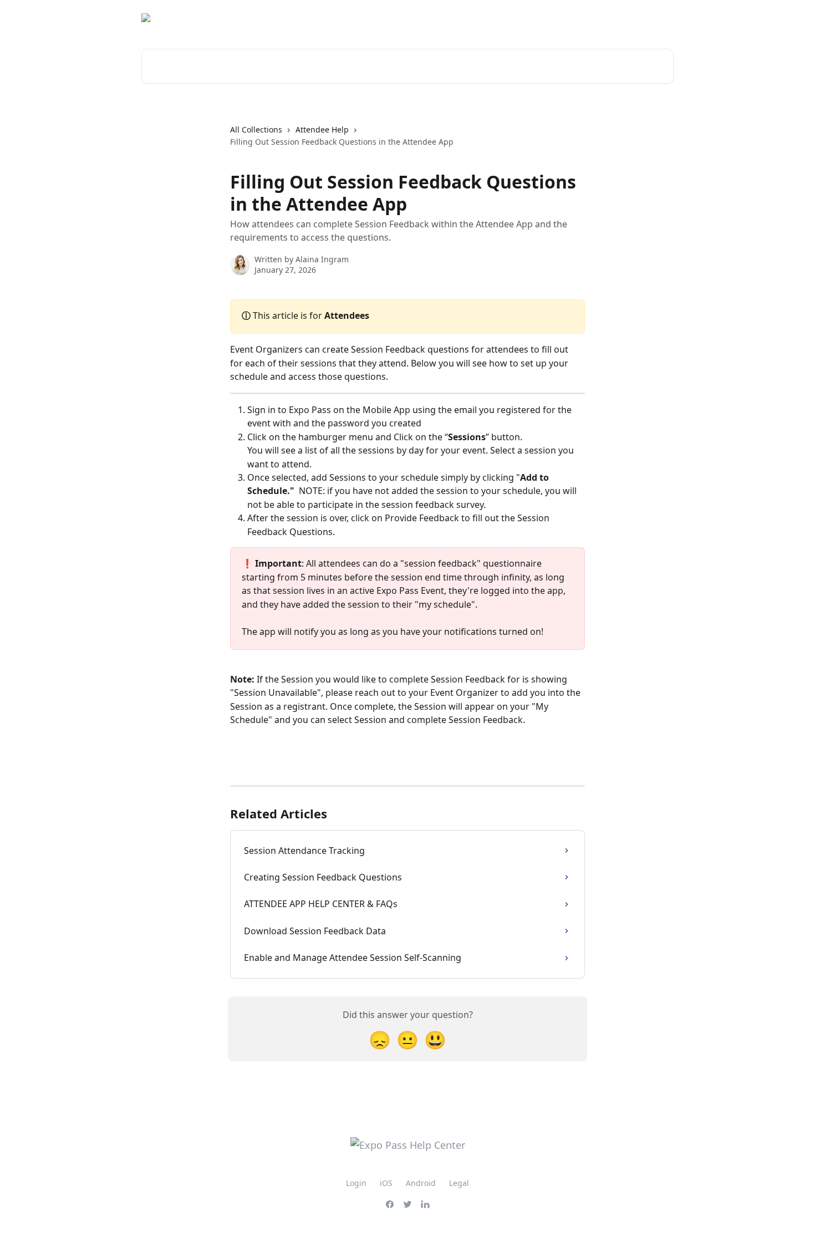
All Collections (256, 129)
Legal (459, 1183)
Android (421, 1183)
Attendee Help (322, 129)
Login (356, 1183)
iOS (386, 1183)
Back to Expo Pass (632, 18)
